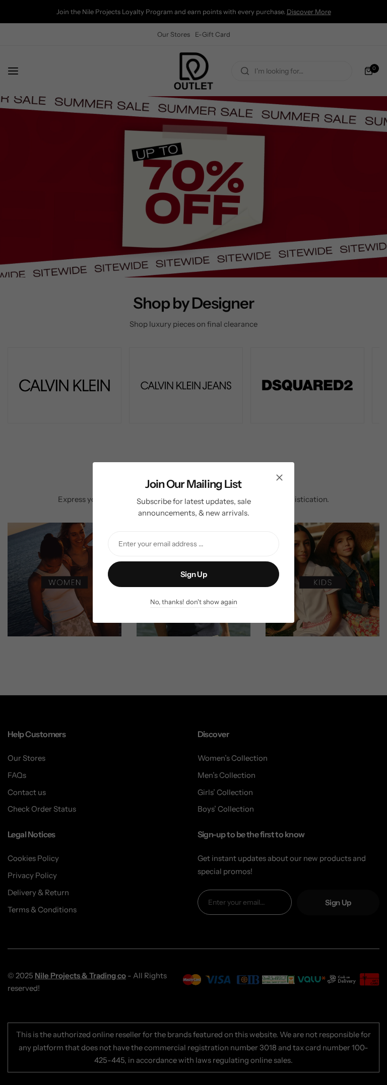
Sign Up (193, 574)
